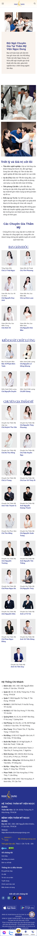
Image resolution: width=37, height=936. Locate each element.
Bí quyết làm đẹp (7, 871)
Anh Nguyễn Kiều (8, 614)
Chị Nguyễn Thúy (27, 588)
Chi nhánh (26, 934)
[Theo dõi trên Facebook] (3, 898)
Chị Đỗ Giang (25, 391)
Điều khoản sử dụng (8, 887)
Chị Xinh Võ (6, 328)
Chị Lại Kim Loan (26, 298)
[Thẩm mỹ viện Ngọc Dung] (19, 3)
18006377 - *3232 (8, 839)
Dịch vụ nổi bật (6, 862)
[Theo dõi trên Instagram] (8, 898)
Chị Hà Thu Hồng (8, 453)
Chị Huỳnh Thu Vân (9, 427)
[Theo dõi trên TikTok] (14, 898)
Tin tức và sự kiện (7, 877)
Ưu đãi (4, 874)
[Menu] (3, 3)
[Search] (34, 4)
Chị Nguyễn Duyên (9, 391)
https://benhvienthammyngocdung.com (16, 832)
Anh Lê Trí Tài (25, 614)
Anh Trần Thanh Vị (9, 506)
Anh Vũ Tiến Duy (17, 667)
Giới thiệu (5, 856)
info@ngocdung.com (28, 839)
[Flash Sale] (18, 931)
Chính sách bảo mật (8, 884)
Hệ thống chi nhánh (8, 859)
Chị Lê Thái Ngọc (8, 270)
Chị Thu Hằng (7, 533)
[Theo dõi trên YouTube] (20, 898)
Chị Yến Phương (26, 270)
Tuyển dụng (5, 881)
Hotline (33, 934)
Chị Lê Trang (7, 480)
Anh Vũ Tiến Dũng (27, 639)
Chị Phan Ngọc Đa (9, 588)
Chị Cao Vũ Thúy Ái (27, 480)
